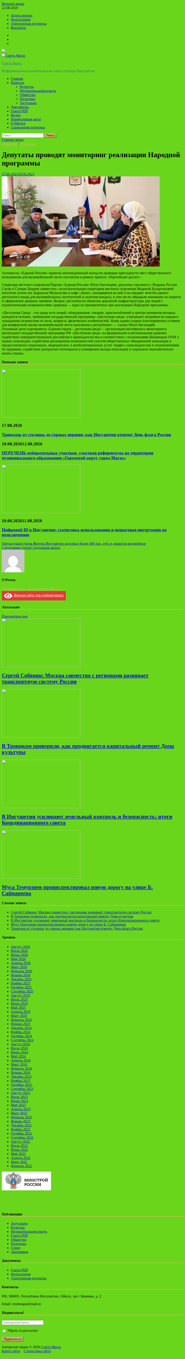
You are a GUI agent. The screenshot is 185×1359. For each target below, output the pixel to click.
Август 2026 (20, 947)
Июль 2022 (19, 1145)
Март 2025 (19, 1016)
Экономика (19, 1252)
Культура (27, 87)
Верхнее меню (13, 4)
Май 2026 (18, 959)
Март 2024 (19, 1064)
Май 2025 (18, 1007)
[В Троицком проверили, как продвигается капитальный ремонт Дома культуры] (41, 736)
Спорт (16, 1248)
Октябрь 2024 (21, 1036)
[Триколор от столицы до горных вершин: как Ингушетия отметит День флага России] (41, 417)
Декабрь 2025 (21, 979)
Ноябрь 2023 (20, 1081)
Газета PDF (19, 111)
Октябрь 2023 (21, 1085)
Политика (27, 99)
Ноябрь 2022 (20, 1129)
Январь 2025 (20, 1024)
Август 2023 (20, 1093)
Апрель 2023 (20, 1109)
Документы (20, 107)
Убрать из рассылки (22, 1330)
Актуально (28, 103)
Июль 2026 (19, 951)
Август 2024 (20, 1044)
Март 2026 (19, 967)
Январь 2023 (20, 1121)
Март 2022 (19, 1162)
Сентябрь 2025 (22, 991)
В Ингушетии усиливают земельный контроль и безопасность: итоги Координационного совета (85, 920)
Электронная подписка (28, 23)
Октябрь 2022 (21, 1133)
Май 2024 (18, 1056)
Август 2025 (20, 995)
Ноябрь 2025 (20, 983)
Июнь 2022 (19, 1150)
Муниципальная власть (38, 91)
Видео (16, 115)
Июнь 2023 (19, 1101)
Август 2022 (20, 1141)
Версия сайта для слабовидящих (38, 595)
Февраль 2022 (21, 1166)
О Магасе (18, 123)
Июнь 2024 (19, 1052)
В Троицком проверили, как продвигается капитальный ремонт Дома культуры (72, 916)
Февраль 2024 (21, 1068)
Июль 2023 (19, 1097)
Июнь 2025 (19, 1003)
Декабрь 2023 (21, 1076)
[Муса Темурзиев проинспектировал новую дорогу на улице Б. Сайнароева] (41, 877)
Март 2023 (19, 1113)
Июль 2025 (19, 999)
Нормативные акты (26, 119)
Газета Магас (12, 63)
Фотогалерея (20, 19)
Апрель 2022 (20, 1158)
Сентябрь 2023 (22, 1089)
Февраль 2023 (21, 1117)
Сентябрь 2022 (22, 1137)
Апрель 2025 (20, 1012)
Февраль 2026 (21, 971)
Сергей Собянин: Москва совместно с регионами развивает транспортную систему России (75, 678)
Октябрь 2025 (21, 987)
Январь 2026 (20, 975)
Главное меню (13, 140)
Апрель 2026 (20, 963)
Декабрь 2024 (21, 1028)
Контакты (18, 28)
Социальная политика (28, 127)
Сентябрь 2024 (22, 1040)
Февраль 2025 (21, 1020)
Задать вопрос (21, 15)
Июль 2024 (19, 1048)
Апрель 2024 (20, 1060)
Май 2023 (18, 1105)
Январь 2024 (20, 1072)
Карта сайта (11, 1351)
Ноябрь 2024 (20, 1032)
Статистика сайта (37, 1351)
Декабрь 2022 (21, 1125)
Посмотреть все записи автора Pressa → (32, 589)
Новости (17, 83)
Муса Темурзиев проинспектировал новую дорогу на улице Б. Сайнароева (68, 924)
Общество (27, 95)
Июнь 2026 (19, 955)
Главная (17, 78)
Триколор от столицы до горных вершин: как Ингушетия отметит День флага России (86, 434)
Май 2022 (18, 1154)
